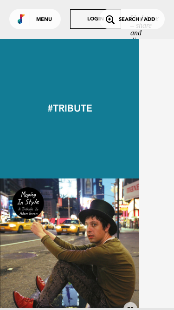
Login (95, 19)
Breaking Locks (69, 292)
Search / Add (137, 19)
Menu (44, 19)
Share (98, 248)
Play (69, 248)
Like (40, 248)
